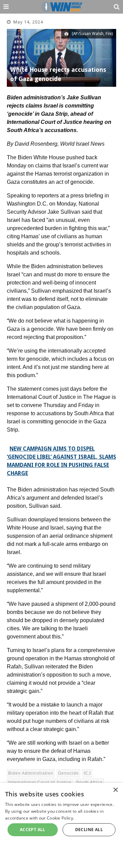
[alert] (61, 813)
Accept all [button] (32, 829)
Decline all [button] (89, 829)
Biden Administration (30, 773)
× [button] (115, 790)
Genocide (68, 773)
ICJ (87, 773)
